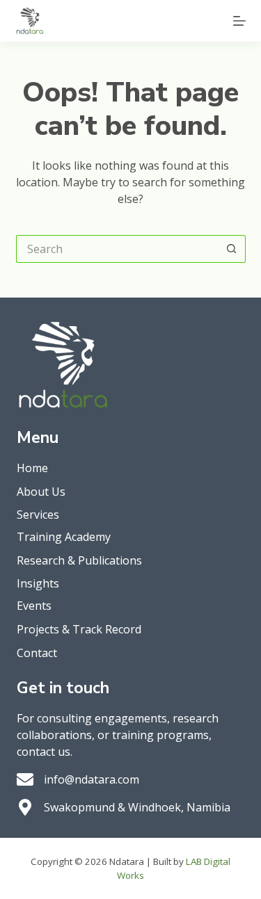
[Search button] (232, 249)
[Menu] (239, 21)
